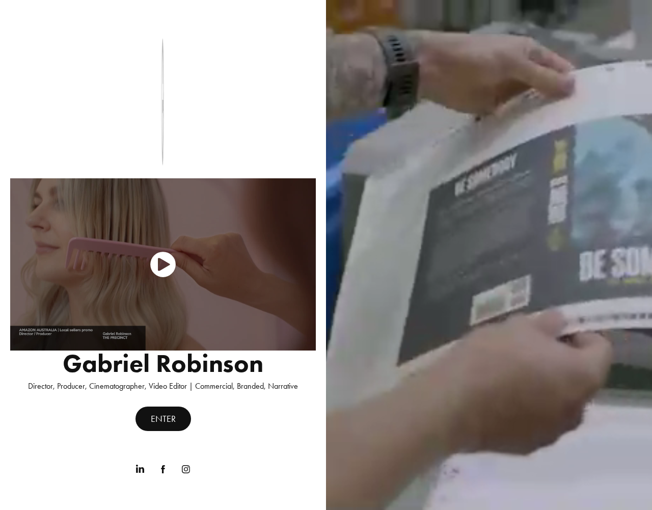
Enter (163, 418)
